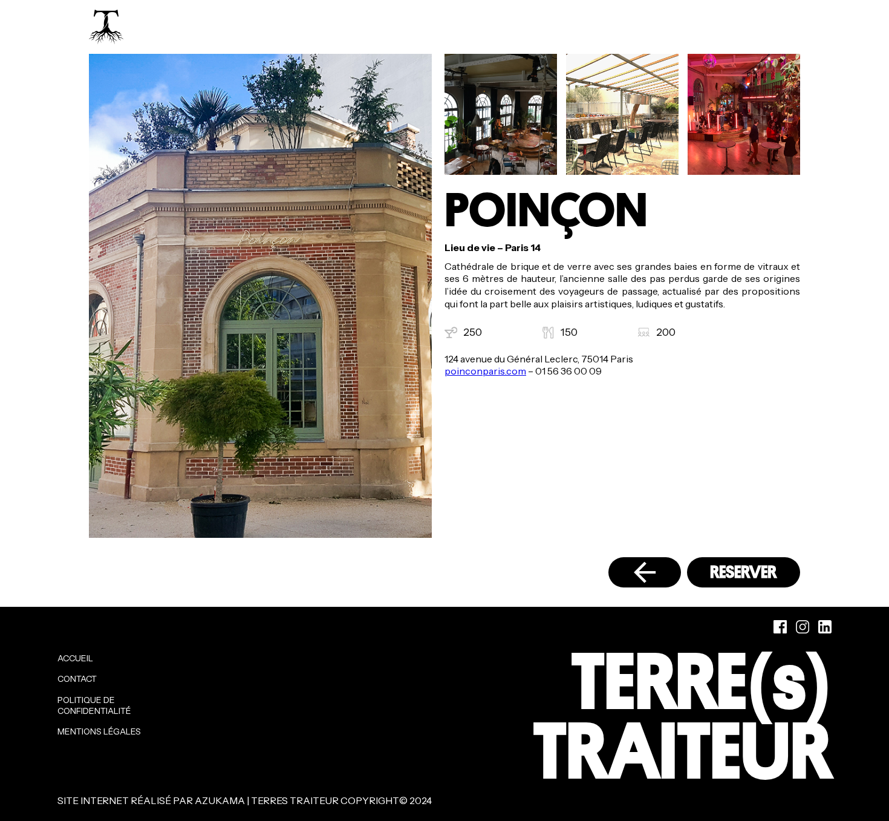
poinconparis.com (485, 371)
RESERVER (743, 572)
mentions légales (99, 731)
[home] (106, 27)
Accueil (75, 658)
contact (77, 678)
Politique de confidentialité (94, 705)
